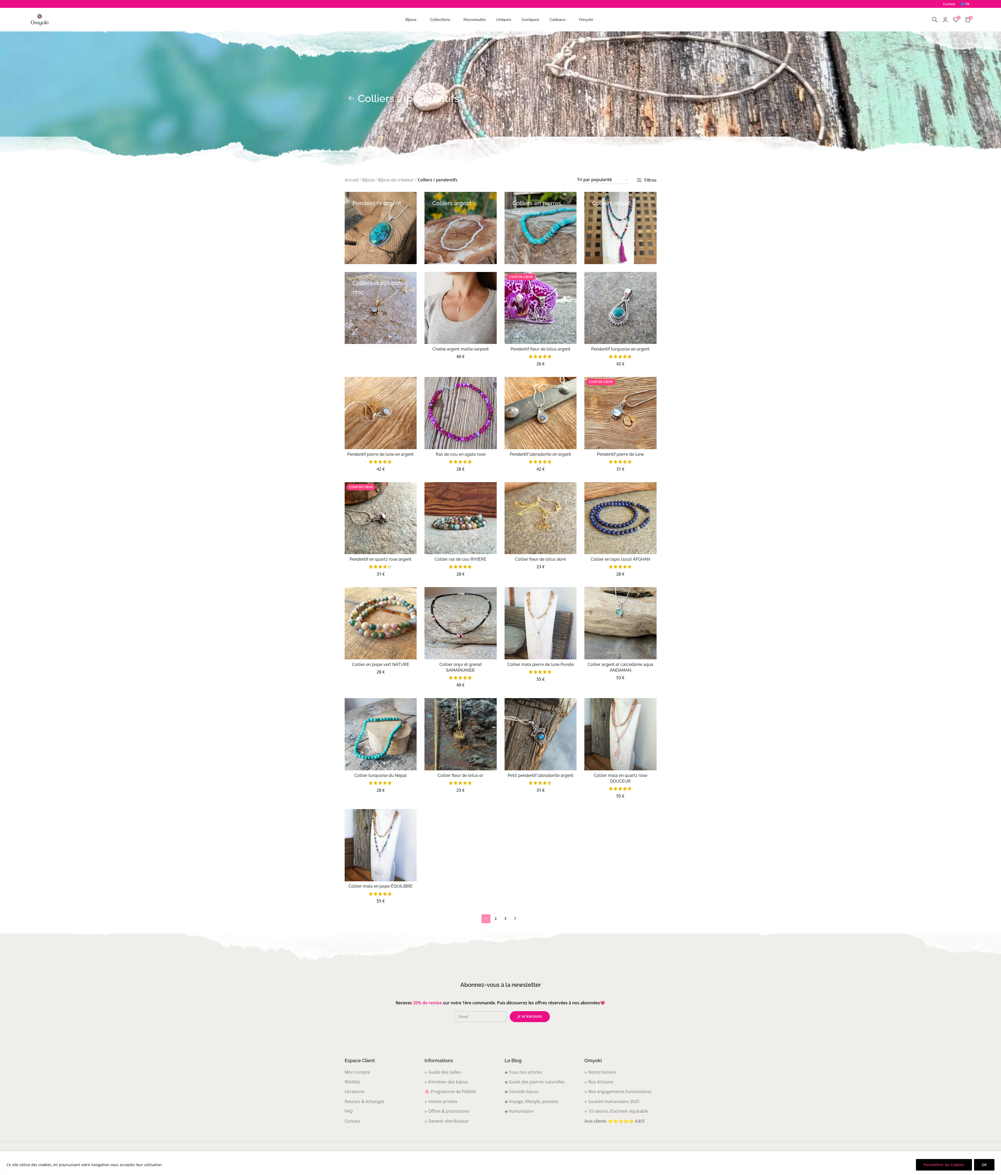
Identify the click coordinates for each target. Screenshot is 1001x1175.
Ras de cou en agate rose (460, 454)
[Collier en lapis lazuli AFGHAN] (620, 518)
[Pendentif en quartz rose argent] (381, 518)
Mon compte (357, 1072)
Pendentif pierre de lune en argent (380, 454)
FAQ (349, 1111)
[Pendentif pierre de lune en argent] (381, 413)
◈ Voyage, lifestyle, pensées (532, 1101)
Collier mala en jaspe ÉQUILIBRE (381, 886)
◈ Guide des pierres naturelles (535, 1082)
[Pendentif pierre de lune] (620, 413)
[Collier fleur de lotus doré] (541, 518)
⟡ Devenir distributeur (446, 1121)
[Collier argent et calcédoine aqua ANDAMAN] (620, 623)
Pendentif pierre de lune (620, 454)
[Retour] (351, 98)
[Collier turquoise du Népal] (381, 734)
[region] (500, 1163)
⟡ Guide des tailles (442, 1072)
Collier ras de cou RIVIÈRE (460, 559)
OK (984, 1164)
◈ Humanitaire (519, 1111)
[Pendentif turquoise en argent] (620, 308)
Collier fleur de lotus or (460, 775)
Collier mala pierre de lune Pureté (540, 664)
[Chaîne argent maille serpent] (460, 308)
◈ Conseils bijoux (521, 1091)
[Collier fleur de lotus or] (460, 734)
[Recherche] (935, 19)
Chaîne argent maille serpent (460, 349)
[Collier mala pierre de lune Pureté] (541, 623)
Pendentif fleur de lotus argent (541, 349)
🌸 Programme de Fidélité (450, 1091)
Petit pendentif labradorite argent (540, 775)
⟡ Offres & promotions (446, 1111)
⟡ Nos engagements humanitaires (618, 1091)
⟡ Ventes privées (440, 1101)
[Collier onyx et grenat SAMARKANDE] (460, 623)
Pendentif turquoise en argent (620, 349)
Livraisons (355, 1091)
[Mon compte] (945, 19)
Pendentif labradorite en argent (540, 454)
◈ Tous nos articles (523, 1072)
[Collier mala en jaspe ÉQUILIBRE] (381, 845)
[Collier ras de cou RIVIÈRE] (460, 518)
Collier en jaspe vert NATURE (380, 664)
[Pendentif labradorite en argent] (541, 413)
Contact (352, 1121)
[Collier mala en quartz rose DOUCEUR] (620, 734)
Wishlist (352, 1082)
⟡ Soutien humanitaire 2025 (611, 1101)
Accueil (352, 180)
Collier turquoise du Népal (380, 775)
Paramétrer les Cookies (944, 1164)
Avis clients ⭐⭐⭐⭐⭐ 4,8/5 (614, 1121)
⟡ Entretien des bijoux (446, 1082)
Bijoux (368, 180)
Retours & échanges (364, 1101)
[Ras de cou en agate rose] (460, 413)
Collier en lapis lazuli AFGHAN (620, 559)
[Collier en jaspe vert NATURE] (381, 623)
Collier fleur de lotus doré (540, 559)
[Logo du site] (39, 19)
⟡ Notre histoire (600, 1072)
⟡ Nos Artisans (598, 1082)
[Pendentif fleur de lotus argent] (541, 308)
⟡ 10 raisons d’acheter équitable (616, 1111)
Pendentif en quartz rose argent (380, 559)
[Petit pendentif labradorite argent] (541, 734)
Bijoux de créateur (396, 180)
